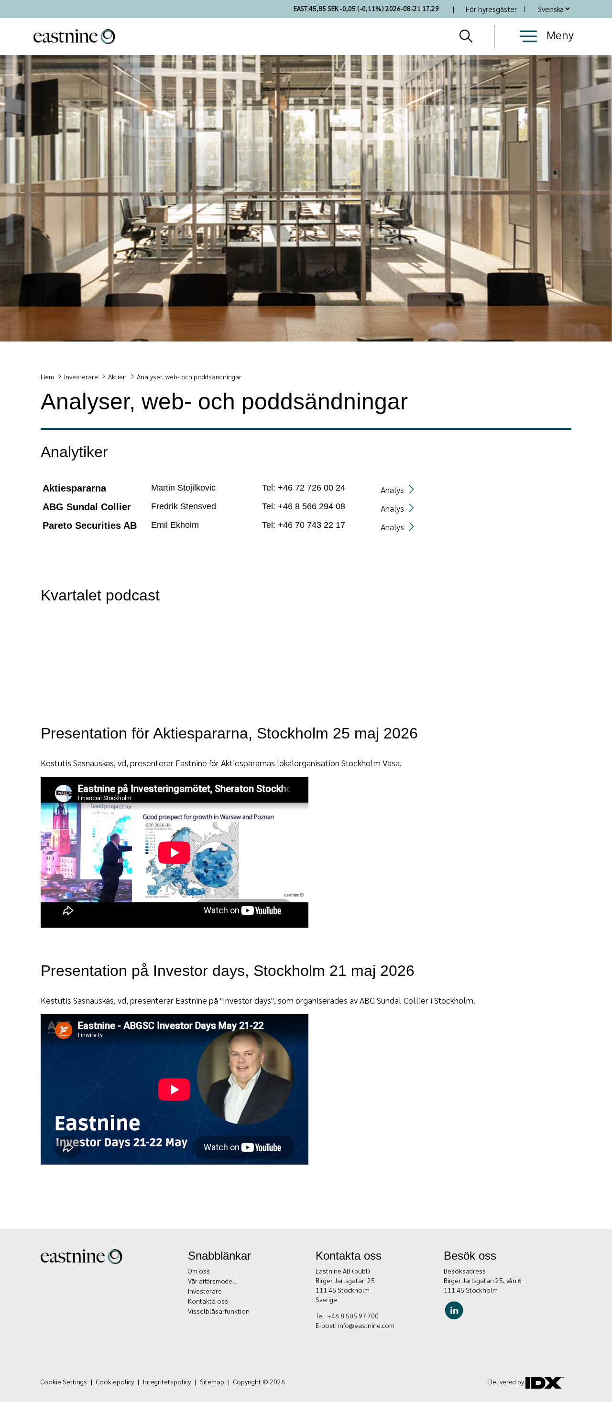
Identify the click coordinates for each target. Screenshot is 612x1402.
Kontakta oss (208, 1300)
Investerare (81, 376)
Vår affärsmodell (212, 1280)
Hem (47, 376)
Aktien (117, 376)
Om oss (199, 1270)
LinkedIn (456, 1309)
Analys (392, 489)
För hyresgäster (491, 9)
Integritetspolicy (167, 1381)
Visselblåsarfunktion (219, 1310)
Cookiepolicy (115, 1381)
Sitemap (212, 1381)
